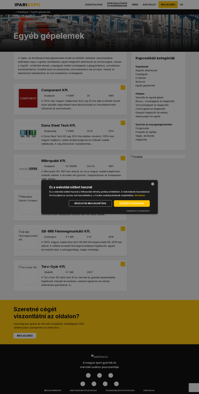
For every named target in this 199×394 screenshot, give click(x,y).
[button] (91, 203)
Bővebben (140, 195)
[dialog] (99, 197)
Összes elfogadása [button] (131, 203)
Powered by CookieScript (138, 211)
